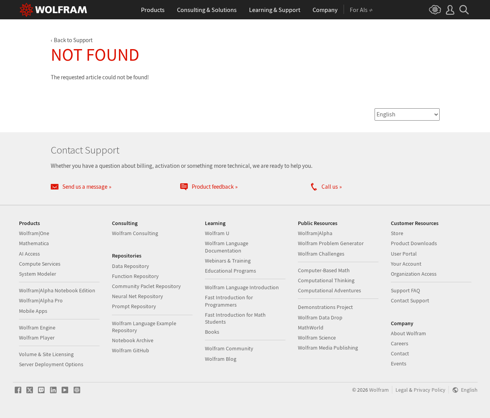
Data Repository (130, 266)
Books (212, 331)
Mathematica (34, 243)
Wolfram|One (34, 233)
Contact (400, 353)
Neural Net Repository (137, 296)
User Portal (404, 253)
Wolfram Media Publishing (328, 347)
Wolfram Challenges (321, 253)
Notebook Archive (132, 340)
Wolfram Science (317, 337)
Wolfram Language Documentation (226, 247)
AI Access (29, 253)
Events (398, 363)
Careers (399, 343)
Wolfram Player (37, 337)
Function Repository (135, 276)
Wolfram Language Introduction (242, 287)
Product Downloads (414, 243)
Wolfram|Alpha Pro (41, 300)
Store (397, 233)
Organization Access (414, 273)
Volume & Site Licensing (46, 354)
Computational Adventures (329, 290)
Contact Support (410, 300)
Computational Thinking (326, 280)
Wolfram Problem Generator (331, 243)
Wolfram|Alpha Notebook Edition (57, 290)
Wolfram (379, 390)
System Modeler (37, 273)
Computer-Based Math (324, 270)
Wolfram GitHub (130, 350)
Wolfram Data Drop (320, 317)
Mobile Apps (33, 310)
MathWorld (310, 327)
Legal (401, 390)
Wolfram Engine (37, 327)
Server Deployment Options (51, 364)
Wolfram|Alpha (315, 233)
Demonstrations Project (325, 307)
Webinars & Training (228, 260)
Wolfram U (217, 233)
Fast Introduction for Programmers (229, 301)
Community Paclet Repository (146, 286)
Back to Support (73, 40)
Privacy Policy (429, 390)
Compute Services (39, 263)
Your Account (406, 263)
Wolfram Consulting (135, 233)
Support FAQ (405, 290)
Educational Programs (230, 270)
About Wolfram (408, 333)
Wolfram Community (229, 348)
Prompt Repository (134, 306)
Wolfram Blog (220, 358)
